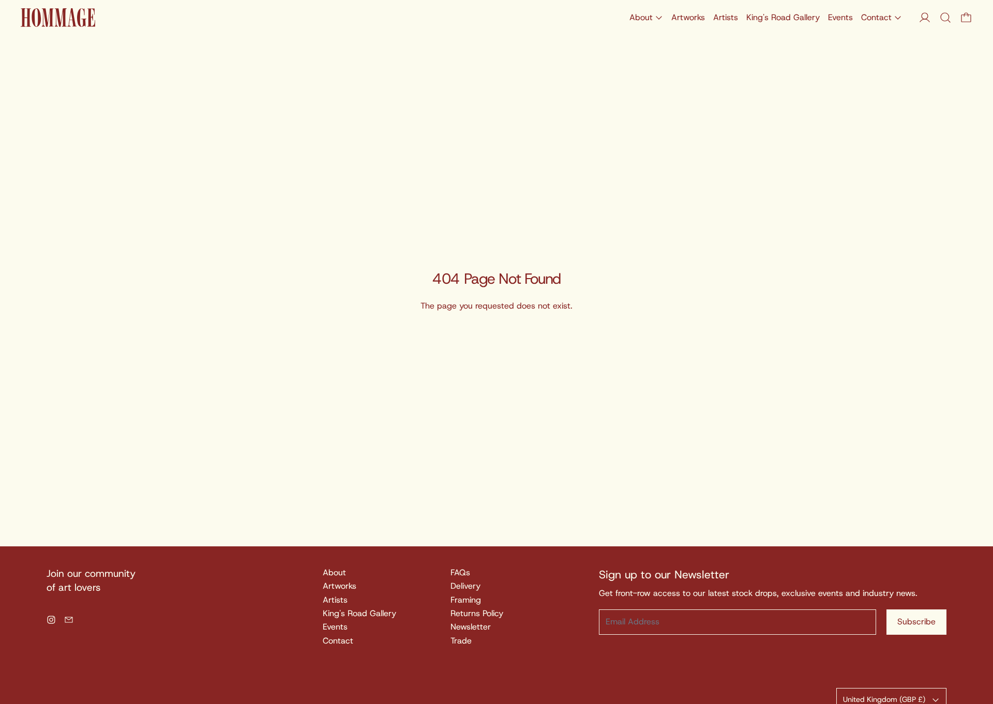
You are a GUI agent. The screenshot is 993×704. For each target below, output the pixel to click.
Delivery (465, 585)
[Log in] (925, 17)
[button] (945, 17)
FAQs (460, 572)
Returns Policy (476, 613)
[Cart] (966, 17)
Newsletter (470, 626)
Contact (338, 640)
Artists (725, 17)
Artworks (688, 17)
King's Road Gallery (783, 17)
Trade (461, 640)
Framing (465, 599)
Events (840, 17)
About (334, 572)
